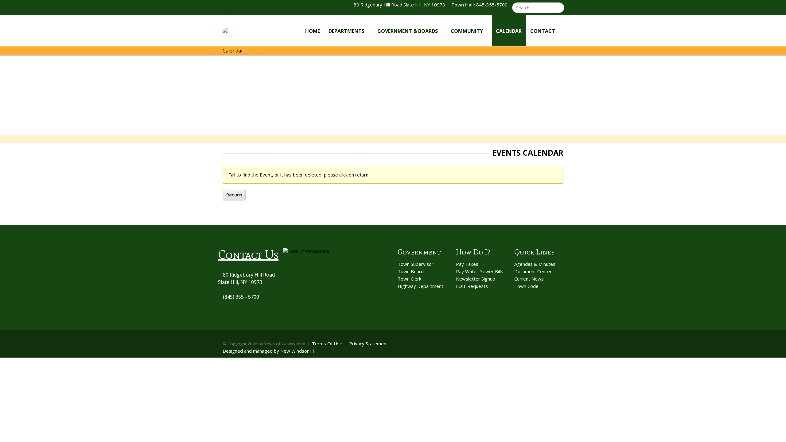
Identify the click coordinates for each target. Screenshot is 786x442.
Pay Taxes (467, 264)
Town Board (411, 271)
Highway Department (420, 286)
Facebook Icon (227, 7)
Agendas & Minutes (534, 264)
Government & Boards (407, 31)
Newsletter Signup (475, 279)
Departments (346, 31)
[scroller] (775, 434)
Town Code (526, 286)
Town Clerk (409, 279)
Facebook (224, 311)
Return (234, 195)
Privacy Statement (368, 343)
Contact (542, 31)
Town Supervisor (416, 264)
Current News (529, 279)
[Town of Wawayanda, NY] (245, 30)
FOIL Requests (472, 286)
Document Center (533, 271)
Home (312, 31)
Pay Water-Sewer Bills (479, 271)
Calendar (509, 31)
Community (467, 31)
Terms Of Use (327, 343)
